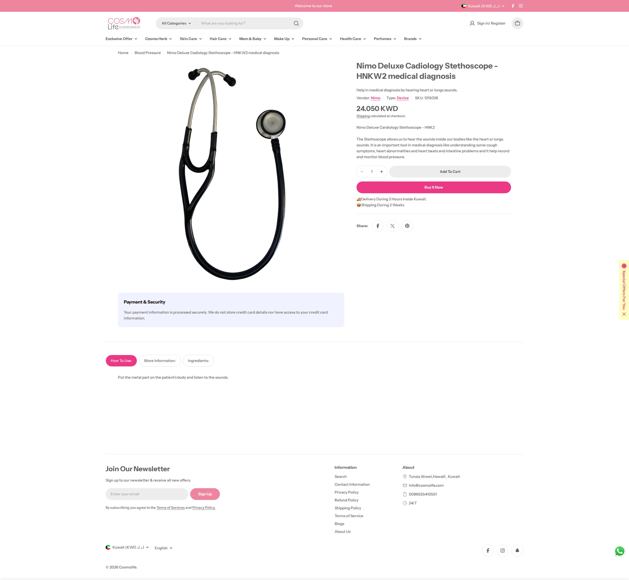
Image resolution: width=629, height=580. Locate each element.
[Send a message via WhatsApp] (620, 551)
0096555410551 (423, 494)
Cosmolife (127, 567)
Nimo (375, 98)
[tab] (121, 361)
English (161, 548)
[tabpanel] (314, 377)
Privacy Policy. (203, 507)
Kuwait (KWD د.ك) (484, 6)
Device (403, 98)
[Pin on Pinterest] (407, 226)
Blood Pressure (148, 52)
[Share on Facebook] (378, 226)
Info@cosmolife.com (426, 485)
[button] (624, 290)
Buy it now (434, 187)
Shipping (363, 116)
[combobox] (229, 23)
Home (123, 52)
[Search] (296, 23)
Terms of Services (171, 507)
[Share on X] (393, 226)
